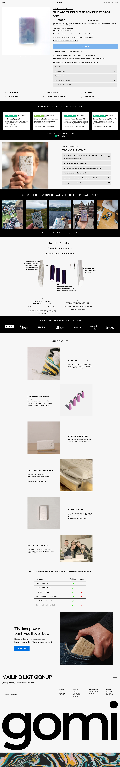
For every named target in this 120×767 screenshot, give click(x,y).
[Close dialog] (86, 367)
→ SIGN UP (46, 392)
